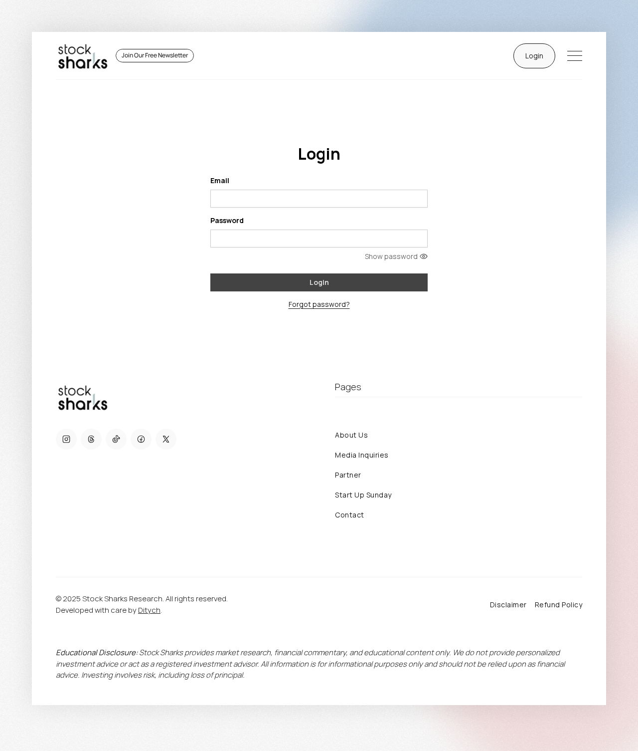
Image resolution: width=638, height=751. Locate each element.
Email (219, 180)
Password (227, 220)
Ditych (149, 610)
